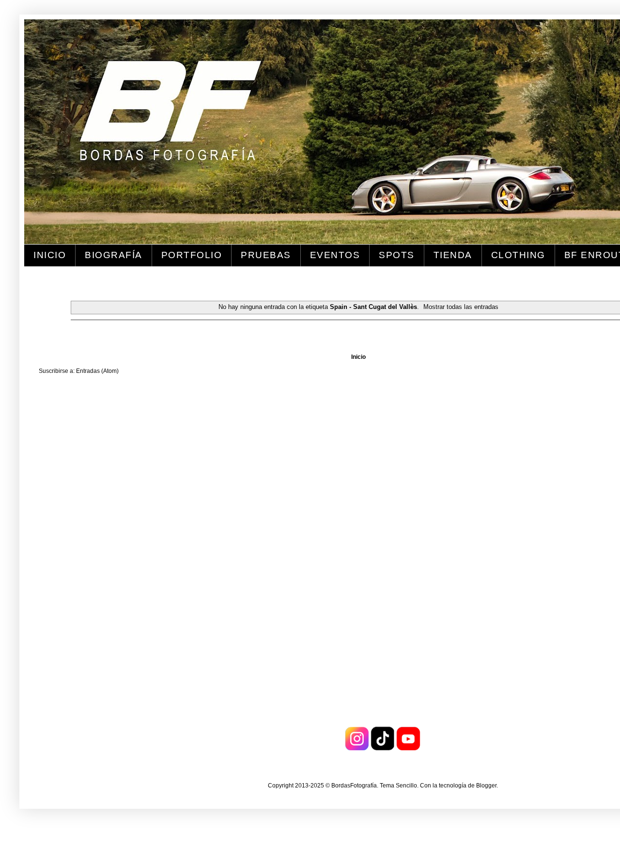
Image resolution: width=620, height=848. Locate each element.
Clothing (518, 255)
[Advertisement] (68, 535)
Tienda (453, 255)
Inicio (49, 255)
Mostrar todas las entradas (460, 306)
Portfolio (191, 255)
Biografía (113, 255)
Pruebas (266, 255)
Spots (397, 255)
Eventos (335, 255)
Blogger (486, 785)
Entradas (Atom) (97, 371)
